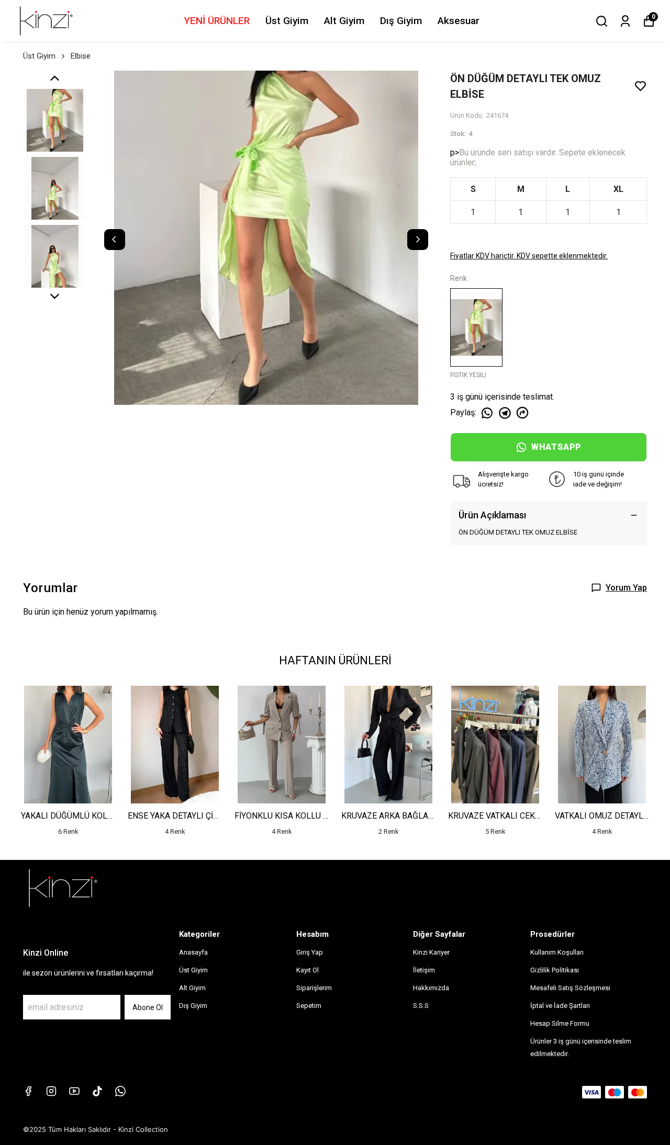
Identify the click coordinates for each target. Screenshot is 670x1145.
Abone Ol (147, 1007)
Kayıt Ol (307, 970)
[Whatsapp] (120, 1091)
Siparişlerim (314, 988)
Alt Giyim (344, 21)
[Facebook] (28, 1091)
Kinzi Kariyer (431, 952)
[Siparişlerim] (625, 21)
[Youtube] (74, 1091)
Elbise (81, 56)
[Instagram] (51, 1091)
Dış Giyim (401, 21)
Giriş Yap (309, 952)
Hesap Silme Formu (559, 1023)
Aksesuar (458, 21)
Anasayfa (193, 952)
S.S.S (421, 1006)
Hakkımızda (431, 988)
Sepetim (308, 1006)
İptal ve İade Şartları (560, 1006)
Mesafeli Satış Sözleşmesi (570, 988)
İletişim (424, 970)
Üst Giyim (286, 21)
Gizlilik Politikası (554, 970)
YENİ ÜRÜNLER (217, 21)
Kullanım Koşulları (557, 952)
